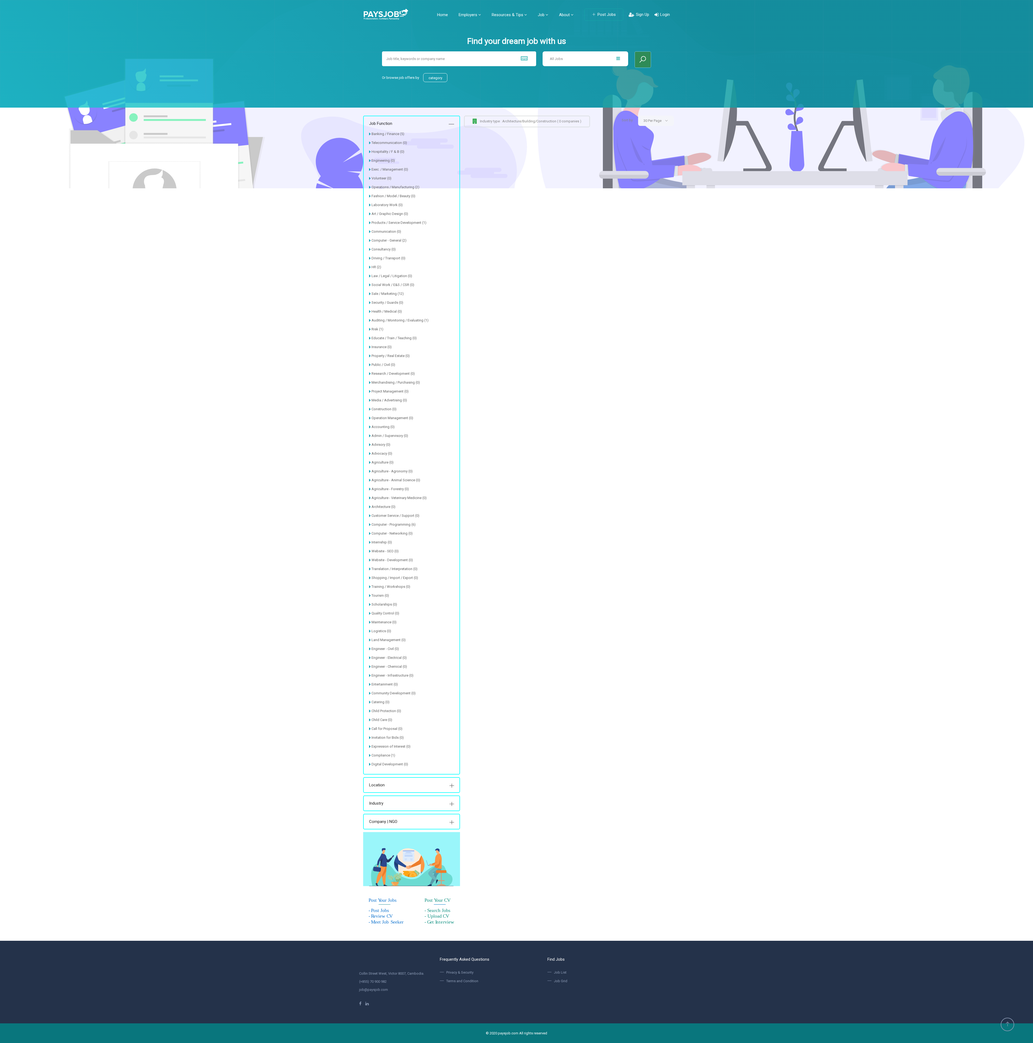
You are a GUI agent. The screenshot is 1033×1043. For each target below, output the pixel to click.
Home (442, 14)
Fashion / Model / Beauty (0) (393, 196)
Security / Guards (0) (387, 302)
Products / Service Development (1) (399, 223)
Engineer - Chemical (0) (389, 666)
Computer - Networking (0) (392, 533)
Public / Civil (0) (383, 365)
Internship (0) (382, 542)
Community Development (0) (394, 693)
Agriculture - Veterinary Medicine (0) (399, 498)
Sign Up (642, 14)
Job (542, 14)
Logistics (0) (381, 631)
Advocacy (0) (382, 453)
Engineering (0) (383, 160)
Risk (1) (377, 329)
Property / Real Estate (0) (391, 356)
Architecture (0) (383, 507)
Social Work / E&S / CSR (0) (393, 285)
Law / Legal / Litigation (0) (392, 276)
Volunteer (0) (381, 178)
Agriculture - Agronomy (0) (392, 471)
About (565, 14)
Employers (468, 14)
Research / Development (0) (393, 374)
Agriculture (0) (383, 462)
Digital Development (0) (390, 764)
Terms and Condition (462, 981)
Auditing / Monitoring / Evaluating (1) (400, 320)
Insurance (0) (382, 347)
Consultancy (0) (384, 249)
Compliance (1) (383, 755)
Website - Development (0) (392, 560)
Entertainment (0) (385, 684)
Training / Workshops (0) (391, 587)
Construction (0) (384, 409)
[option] (516, 94)
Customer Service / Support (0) (395, 516)
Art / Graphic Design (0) (390, 214)
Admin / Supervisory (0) (390, 436)
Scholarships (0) (384, 604)
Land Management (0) (389, 640)
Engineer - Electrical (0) (389, 658)
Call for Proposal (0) (387, 729)
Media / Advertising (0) (389, 400)
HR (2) (376, 267)
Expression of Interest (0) (391, 746)
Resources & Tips (508, 14)
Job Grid (560, 981)
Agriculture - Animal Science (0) (396, 480)
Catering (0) (381, 702)
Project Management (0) (390, 391)
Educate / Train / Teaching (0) (394, 338)
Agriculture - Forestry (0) (390, 489)
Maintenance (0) (384, 622)
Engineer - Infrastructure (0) (392, 675)
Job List (560, 972)
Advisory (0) (381, 445)
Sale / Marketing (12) (388, 294)
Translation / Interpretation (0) (395, 569)
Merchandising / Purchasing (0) (396, 382)
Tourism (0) (380, 595)
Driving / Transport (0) (388, 258)
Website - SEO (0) (385, 551)
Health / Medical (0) (387, 311)
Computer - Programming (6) (394, 524)
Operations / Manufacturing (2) (395, 187)
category (435, 78)
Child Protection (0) (386, 711)
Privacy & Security (459, 972)
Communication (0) (386, 231)
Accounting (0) (383, 427)
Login (665, 14)
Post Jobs (606, 14)
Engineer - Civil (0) (385, 649)
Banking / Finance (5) (388, 134)
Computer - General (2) (389, 240)
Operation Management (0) (392, 418)
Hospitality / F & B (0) (388, 152)
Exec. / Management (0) (390, 169)
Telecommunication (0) (389, 143)
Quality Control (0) (385, 613)
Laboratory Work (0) (387, 205)
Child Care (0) (382, 720)
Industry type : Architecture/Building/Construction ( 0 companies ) (530, 121)
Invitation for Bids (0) (388, 738)
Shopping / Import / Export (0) (395, 578)
